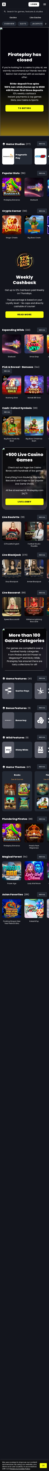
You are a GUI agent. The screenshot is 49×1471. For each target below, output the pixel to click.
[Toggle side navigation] (44, 4)
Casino (13, 17)
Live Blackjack (11, 555)
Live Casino (35, 17)
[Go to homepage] (4, 4)
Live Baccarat (11, 592)
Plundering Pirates (14, 819)
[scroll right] (45, 23)
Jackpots (37, 23)
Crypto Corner (11, 211)
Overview (9, 23)
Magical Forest (12, 856)
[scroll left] (3, 23)
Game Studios (15, 144)
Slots (23, 23)
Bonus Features (16, 708)
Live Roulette (10, 517)
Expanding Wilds (13, 330)
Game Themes (15, 767)
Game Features (16, 678)
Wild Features (15, 737)
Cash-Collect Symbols (17, 408)
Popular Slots (11, 173)
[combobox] (24, 11)
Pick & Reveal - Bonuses (17, 367)
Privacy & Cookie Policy (20, 1468)
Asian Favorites (12, 894)
